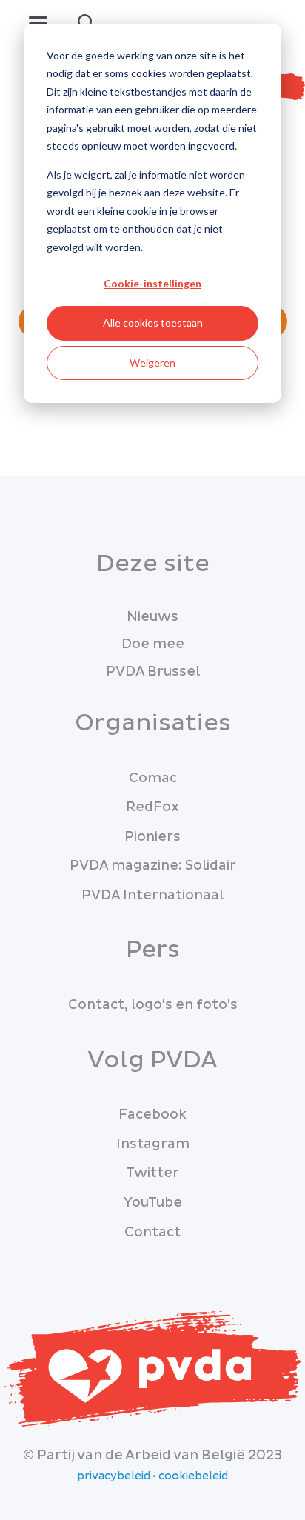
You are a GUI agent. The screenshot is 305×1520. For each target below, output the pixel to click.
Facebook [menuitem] (152, 1114)
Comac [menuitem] (153, 778)
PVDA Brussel (153, 671)
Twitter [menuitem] (152, 1172)
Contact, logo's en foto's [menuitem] (153, 1004)
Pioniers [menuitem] (152, 836)
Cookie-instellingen (152, 283)
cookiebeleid (193, 1476)
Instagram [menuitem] (153, 1144)
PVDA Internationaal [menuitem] (152, 895)
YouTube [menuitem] (153, 1202)
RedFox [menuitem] (152, 807)
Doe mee (152, 644)
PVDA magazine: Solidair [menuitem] (153, 865)
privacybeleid (113, 1476)
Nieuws (152, 616)
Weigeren (152, 362)
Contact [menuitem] (152, 1232)
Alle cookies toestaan (153, 322)
